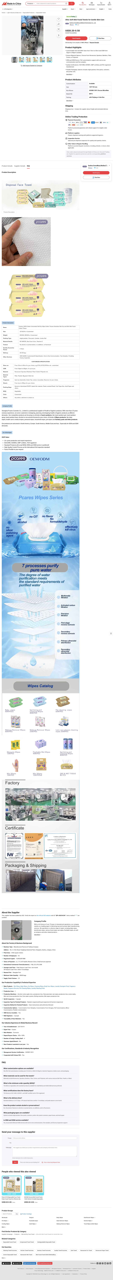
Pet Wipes (4, 1221)
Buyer (72, 9)
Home (3, 12)
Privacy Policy (83, 1274)
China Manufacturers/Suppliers (42, 1268)
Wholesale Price (67, 1268)
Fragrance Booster (13, 988)
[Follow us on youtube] (105, 1263)
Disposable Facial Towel (9, 1242)
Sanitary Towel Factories (44, 1250)
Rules (110, 9)
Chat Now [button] (101, 38)
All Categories (8, 9)
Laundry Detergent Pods (62, 986)
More (3, 1258)
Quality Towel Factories (60, 1250)
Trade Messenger (29, 1263)
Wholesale (4, 1217)
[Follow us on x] (100, 1263)
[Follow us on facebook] (97, 1263)
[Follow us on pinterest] (108, 1263)
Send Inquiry (76, 38)
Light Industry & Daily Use (14, 12)
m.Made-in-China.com (60, 1270)
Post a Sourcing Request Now (51, 1162)
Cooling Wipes (5, 1224)
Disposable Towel (41, 12)
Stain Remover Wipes (62, 1221)
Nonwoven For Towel (86, 1250)
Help (80, 9)
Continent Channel (77, 1268)
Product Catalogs (27, 1214)
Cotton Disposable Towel (10, 1254)
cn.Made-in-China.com (73, 1270)
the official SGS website (44, 915)
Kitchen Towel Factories (26, 1250)
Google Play (17, 1263)
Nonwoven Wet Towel (26, 1254)
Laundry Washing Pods (38, 988)
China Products (29, 1268)
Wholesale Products (56, 1268)
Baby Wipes (24, 986)
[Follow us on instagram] (103, 1263)
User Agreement (66, 1274)
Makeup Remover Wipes (63, 1224)
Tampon (31, 1217)
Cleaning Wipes (39, 986)
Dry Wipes (31, 986)
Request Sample (94, 42)
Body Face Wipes (49, 986)
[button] (66, 3)
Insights (94, 1268)
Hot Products (20, 1268)
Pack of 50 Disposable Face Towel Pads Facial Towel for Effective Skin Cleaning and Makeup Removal (11, 1199)
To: (10, 1143)
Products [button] (30, 3)
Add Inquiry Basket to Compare (32, 65)
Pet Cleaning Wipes (25, 988)
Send (15, 1162)
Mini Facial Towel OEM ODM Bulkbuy (46, 1254)
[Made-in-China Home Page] (11, 3)
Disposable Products (28, 12)
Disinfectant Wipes (89, 1217)
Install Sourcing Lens (45, 1263)
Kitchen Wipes (88, 1221)
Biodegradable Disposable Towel (46, 1242)
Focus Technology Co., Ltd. (44, 1274)
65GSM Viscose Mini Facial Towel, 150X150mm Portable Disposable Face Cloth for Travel (33, 1199)
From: (9, 1138)
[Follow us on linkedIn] (110, 1263)
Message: (8, 1147)
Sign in (109, 4)
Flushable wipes (33, 1221)
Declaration (75, 1274)
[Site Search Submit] (72, 3)
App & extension (90, 9)
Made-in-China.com (49, 1270)
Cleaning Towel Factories (10, 1250)
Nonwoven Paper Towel (102, 1250)
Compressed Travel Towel (27, 1242)
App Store (6, 1263)
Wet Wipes (17, 986)
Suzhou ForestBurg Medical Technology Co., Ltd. (83, 23)
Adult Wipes (32, 1224)
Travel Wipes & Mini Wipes (91, 1224)
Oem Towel (74, 1250)
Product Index (86, 1268)
